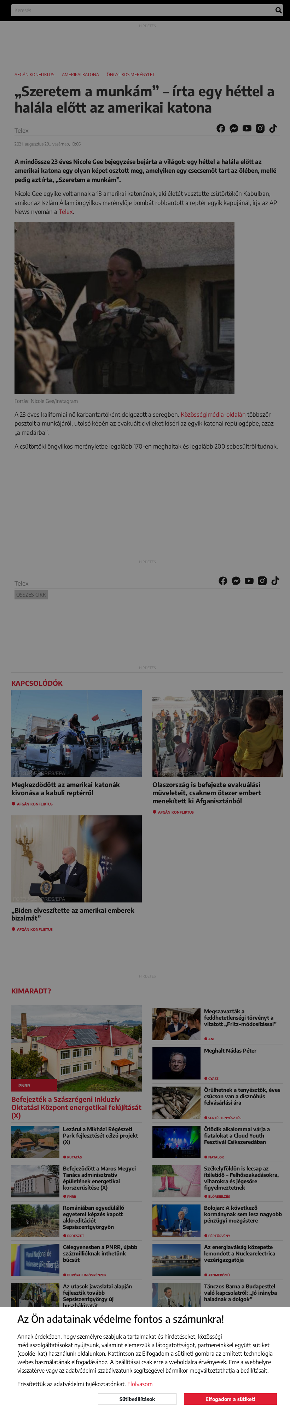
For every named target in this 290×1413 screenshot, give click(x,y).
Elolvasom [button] (140, 1384)
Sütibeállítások (137, 1399)
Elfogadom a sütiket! (230, 1399)
